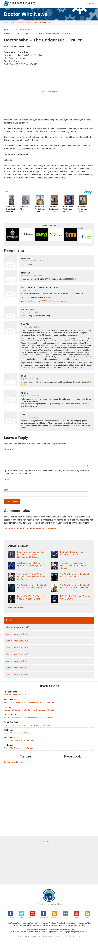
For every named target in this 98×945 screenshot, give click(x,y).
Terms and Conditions (51, 936)
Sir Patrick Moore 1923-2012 (15, 695)
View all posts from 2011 (17, 661)
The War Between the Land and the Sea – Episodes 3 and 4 (31, 586)
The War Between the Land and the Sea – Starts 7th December (74, 586)
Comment (9, 449)
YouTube (76, 917)
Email (6, 490)
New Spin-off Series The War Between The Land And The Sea (29, 702)
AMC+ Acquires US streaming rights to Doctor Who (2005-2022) (32, 564)
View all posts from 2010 (17, 668)
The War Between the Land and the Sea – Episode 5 (74, 575)
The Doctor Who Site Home (29, 936)
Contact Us (66, 936)
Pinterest (32, 917)
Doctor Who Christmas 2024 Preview (19, 733)
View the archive (15, 608)
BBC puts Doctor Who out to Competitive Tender (73, 553)
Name (6, 479)
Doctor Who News (17, 23)
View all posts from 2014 (17, 641)
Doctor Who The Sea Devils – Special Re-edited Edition (30, 597)
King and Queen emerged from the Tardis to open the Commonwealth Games (31, 554)
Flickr (65, 917)
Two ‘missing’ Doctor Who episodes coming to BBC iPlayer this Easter (32, 576)
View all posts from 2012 (17, 654)
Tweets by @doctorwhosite (16, 762)
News (87, 917)
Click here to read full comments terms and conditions (30, 528)
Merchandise (44, 917)
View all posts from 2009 (17, 674)
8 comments (27, 30)
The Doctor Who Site (49, 904)
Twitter (22, 917)
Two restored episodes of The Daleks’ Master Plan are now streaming (73, 565)
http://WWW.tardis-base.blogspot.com (53, 301)
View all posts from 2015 (17, 634)
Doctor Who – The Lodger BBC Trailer (38, 23)
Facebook (11, 917)
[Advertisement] (51, 862)
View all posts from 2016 (17, 627)
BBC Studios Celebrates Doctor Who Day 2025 (74, 597)
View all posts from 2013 (17, 647)
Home (6, 23)
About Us (76, 936)
